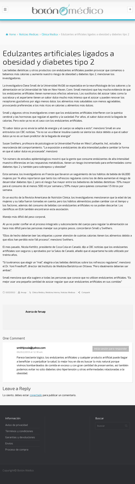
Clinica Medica (38, 292)
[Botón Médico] (67, 9)
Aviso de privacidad (16, 425)
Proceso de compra (16, 449)
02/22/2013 (10, 292)
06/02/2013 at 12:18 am (30, 352)
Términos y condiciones (19, 431)
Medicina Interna (53, 292)
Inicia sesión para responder (110, 349)
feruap (23, 292)
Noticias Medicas (68, 292)
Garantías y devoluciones (20, 437)
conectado (36, 395)
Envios (9, 443)
